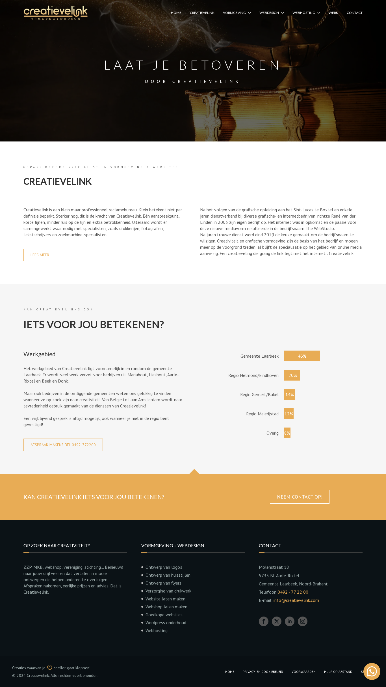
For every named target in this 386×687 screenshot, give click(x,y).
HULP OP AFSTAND (338, 671)
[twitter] (276, 621)
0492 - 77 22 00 (292, 592)
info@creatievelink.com (296, 600)
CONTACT (355, 12)
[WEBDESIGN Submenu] (281, 12)
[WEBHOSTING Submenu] (317, 12)
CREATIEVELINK (202, 12)
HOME (176, 12)
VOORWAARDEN (304, 671)
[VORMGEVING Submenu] (248, 12)
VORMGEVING (234, 12)
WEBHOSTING (303, 12)
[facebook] (263, 621)
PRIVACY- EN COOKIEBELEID (263, 671)
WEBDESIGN (269, 12)
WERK (333, 12)
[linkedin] (289, 621)
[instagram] (302, 621)
